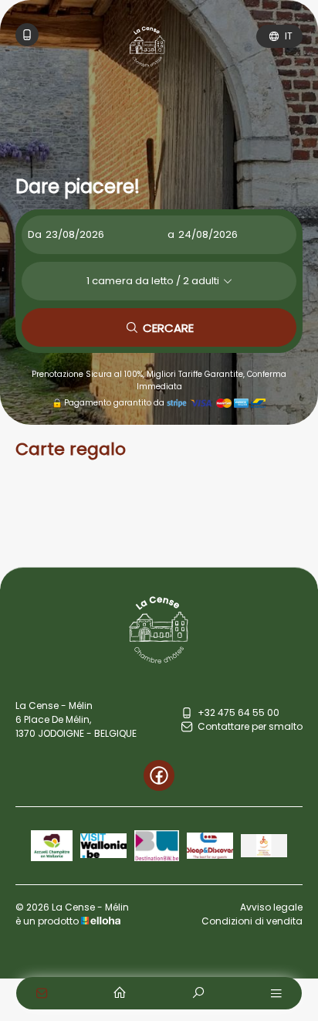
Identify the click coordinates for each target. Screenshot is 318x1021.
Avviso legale (271, 907)
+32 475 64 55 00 (238, 712)
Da (35, 234)
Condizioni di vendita (252, 921)
